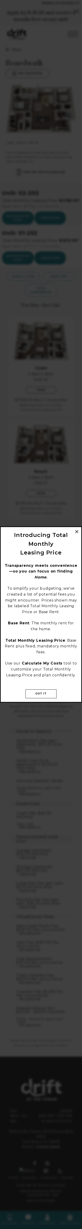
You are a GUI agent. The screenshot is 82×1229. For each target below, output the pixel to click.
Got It (41, 693)
